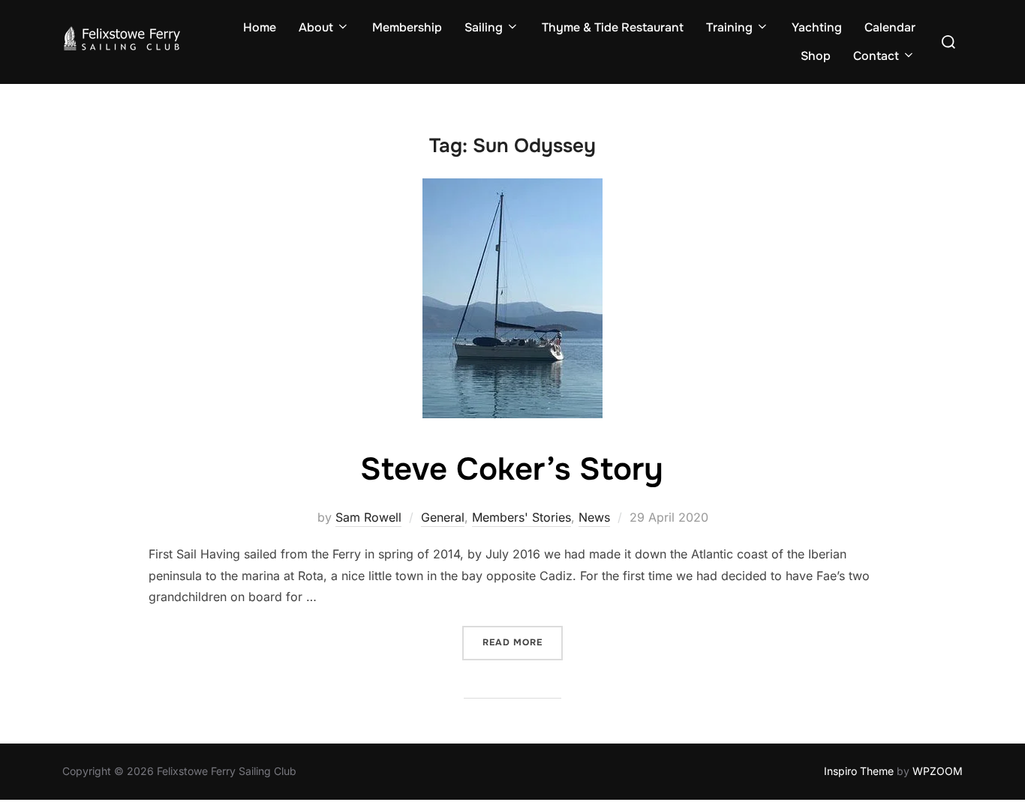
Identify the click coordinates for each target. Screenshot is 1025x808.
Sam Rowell (368, 517)
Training (729, 27)
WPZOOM (937, 771)
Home (259, 27)
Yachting (817, 27)
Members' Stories (521, 517)
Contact (876, 56)
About (316, 27)
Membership (407, 27)
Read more (522, 642)
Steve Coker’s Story (511, 469)
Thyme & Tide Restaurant (613, 27)
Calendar (889, 27)
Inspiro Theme (859, 771)
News (594, 517)
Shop (816, 56)
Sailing (483, 27)
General (442, 517)
